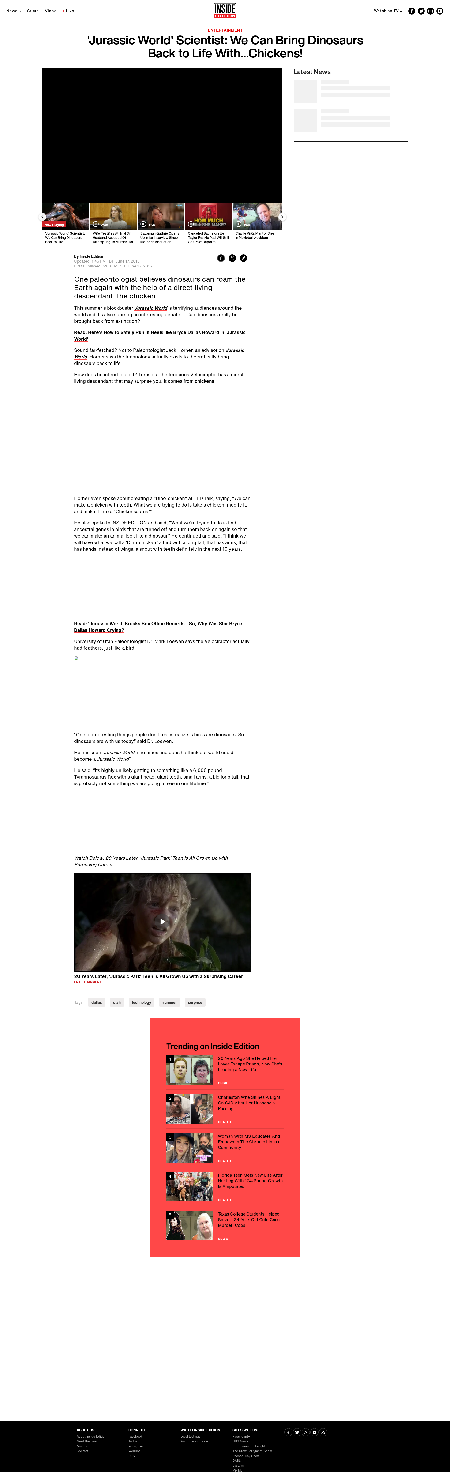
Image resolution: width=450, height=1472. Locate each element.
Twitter (133, 1441)
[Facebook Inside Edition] (411, 11)
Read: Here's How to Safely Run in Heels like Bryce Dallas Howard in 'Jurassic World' (160, 335)
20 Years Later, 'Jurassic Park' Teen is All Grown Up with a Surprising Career (158, 976)
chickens (204, 381)
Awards (82, 1446)
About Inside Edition (91, 1436)
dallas (96, 1002)
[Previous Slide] (42, 217)
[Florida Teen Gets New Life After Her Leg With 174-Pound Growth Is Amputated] (225, 1186)
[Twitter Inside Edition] (421, 11)
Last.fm (238, 1465)
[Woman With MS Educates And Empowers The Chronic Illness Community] (225, 1148)
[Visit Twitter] (297, 1432)
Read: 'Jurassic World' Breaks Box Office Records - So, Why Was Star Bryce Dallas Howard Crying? (158, 626)
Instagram (135, 1446)
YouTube (134, 1451)
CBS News (240, 1441)
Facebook (135, 1436)
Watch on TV (386, 11)
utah (117, 1002)
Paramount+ (241, 1436)
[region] (162, 922)
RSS (131, 1456)
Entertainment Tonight (248, 1446)
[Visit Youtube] (314, 1432)
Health (224, 1122)
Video (51, 11)
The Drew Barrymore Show (252, 1451)
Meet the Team (87, 1441)
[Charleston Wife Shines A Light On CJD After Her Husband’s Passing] (225, 1109)
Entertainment (225, 30)
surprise (195, 1002)
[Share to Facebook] (221, 259)
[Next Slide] (282, 217)
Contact (82, 1451)
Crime (33, 11)
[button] (162, 921)
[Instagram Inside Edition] (430, 11)
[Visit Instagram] (306, 1432)
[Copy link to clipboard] (243, 259)
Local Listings (190, 1436)
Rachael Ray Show (245, 1456)
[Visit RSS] (323, 1432)
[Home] (225, 11)
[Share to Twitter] (232, 259)
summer (169, 1002)
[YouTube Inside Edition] (439, 11)
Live (70, 11)
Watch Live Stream (194, 1441)
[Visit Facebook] (288, 1432)
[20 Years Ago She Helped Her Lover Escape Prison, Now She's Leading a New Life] (225, 1070)
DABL (236, 1460)
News (12, 11)
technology (141, 1002)
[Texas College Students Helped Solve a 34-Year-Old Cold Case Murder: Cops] (225, 1225)
